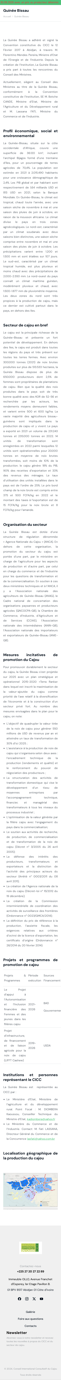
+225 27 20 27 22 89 (30, 1271)
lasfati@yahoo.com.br (41, 1139)
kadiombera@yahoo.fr (41, 1119)
